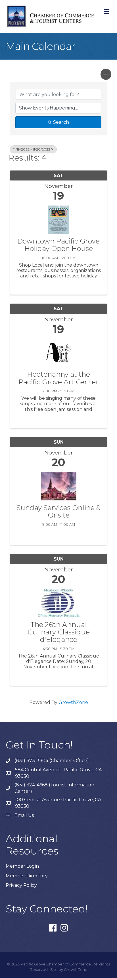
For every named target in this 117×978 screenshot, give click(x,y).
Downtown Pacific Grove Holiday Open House (58, 245)
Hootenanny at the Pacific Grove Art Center (58, 378)
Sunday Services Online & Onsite (58, 511)
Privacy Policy (21, 885)
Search (61, 122)
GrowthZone (73, 702)
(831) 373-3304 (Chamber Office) (51, 760)
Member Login (22, 866)
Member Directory (27, 875)
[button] (106, 74)
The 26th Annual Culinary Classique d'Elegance (59, 632)
